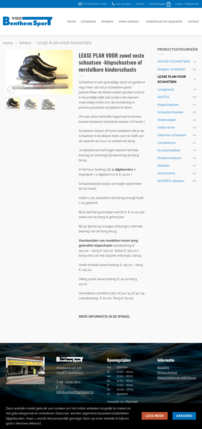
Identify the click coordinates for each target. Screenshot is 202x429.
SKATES (163, 97)
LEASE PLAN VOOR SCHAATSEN (64, 43)
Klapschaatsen (168, 105)
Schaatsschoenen (170, 112)
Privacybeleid (167, 373)
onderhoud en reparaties (164, 21)
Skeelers (163, 165)
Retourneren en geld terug (176, 378)
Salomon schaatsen (171, 135)
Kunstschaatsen (168, 150)
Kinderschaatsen (169, 158)
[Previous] (12, 72)
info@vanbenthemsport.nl (75, 392)
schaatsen (88, 21)
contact (193, 21)
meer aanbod (128, 21)
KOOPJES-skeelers (170, 181)
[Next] (66, 72)
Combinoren (166, 143)
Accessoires (166, 173)
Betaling (163, 367)
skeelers (107, 21)
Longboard (165, 89)
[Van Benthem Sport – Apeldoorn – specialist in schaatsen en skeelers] (27, 21)
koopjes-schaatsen (171, 69)
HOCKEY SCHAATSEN (173, 61)
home (71, 21)
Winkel (140, 3)
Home (8, 43)
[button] (160, 4)
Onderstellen (166, 120)
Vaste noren (166, 127)
